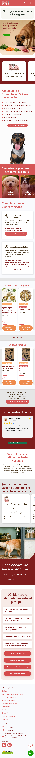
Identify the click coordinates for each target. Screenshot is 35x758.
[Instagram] (9, 745)
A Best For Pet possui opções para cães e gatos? (17, 619)
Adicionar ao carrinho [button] (9, 328)
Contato (4, 691)
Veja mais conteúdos (17, 674)
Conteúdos (5, 719)
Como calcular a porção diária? (18, 637)
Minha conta (6, 707)
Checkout (5, 713)
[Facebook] (4, 745)
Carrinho (4, 710)
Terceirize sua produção (9, 704)
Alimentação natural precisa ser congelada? (17, 628)
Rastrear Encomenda (8, 716)
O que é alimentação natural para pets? (17, 610)
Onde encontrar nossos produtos (12, 694)
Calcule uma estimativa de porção (17, 667)
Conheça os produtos (17, 660)
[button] (1, 36)
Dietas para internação (9, 697)
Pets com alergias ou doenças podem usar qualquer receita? (17, 644)
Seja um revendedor (8, 700)
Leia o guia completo (17, 653)
